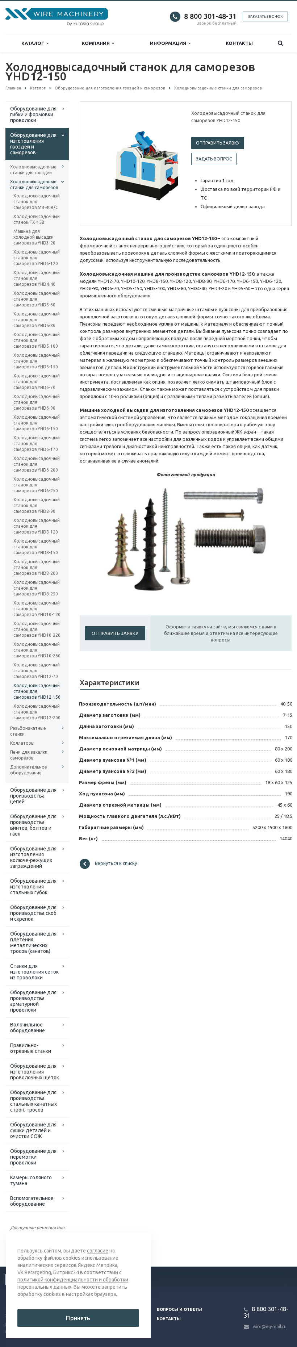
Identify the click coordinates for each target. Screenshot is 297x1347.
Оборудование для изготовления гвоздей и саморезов (33, 143)
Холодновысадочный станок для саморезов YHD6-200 (36, 464)
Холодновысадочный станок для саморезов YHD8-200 (36, 567)
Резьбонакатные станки (28, 731)
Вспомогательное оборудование (32, 1201)
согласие (97, 1251)
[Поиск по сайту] (280, 43)
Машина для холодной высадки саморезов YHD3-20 (34, 237)
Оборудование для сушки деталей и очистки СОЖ (33, 1130)
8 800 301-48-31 (210, 16)
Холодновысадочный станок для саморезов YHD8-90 (36, 505)
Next (168, 163)
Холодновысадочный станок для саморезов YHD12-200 (36, 712)
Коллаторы (22, 743)
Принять (78, 1318)
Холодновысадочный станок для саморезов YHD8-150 (36, 547)
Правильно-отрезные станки (30, 1048)
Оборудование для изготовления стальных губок (33, 886)
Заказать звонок (265, 16)
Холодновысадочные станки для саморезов (34, 184)
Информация (169, 43)
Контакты (239, 43)
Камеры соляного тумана (31, 1180)
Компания (97, 43)
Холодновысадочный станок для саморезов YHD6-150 (36, 423)
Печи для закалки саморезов (28, 755)
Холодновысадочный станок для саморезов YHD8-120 (36, 526)
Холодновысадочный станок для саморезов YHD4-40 (36, 278)
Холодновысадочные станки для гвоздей (33, 169)
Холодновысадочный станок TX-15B (36, 219)
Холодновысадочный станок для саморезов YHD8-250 (36, 588)
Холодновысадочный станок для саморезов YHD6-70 (36, 381)
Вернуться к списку (116, 863)
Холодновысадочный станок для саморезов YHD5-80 (36, 319)
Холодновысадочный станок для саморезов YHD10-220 (36, 629)
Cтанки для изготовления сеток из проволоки (34, 971)
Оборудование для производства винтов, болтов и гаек (33, 825)
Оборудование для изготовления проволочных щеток (34, 1071)
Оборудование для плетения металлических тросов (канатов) (33, 942)
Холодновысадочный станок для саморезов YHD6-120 (36, 258)
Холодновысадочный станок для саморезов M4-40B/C (36, 201)
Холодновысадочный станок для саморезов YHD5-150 (36, 361)
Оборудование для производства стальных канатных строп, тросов (33, 1101)
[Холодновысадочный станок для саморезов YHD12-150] (146, 164)
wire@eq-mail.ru (269, 1326)
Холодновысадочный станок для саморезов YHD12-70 (36, 670)
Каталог (33, 43)
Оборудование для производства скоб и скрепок (33, 913)
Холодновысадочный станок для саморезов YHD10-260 (36, 650)
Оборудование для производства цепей (33, 795)
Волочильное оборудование (27, 1027)
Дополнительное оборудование (28, 770)
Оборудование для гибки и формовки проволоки (33, 114)
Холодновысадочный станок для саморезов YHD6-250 (36, 485)
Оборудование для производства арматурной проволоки (33, 1001)
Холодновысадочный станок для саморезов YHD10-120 (36, 609)
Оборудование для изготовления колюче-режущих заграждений (33, 857)
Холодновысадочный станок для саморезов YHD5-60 (36, 299)
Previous (100, 163)
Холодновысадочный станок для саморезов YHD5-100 (36, 340)
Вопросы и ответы (179, 1309)
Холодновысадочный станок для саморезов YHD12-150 (36, 691)
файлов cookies (61, 1258)
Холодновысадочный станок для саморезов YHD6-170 (36, 443)
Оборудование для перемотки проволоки (33, 1157)
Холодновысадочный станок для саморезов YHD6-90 (36, 402)
